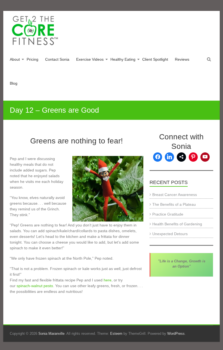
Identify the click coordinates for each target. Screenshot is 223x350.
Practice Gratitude (167, 214)
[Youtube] (205, 157)
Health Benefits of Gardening (177, 224)
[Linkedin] (169, 157)
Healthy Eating (122, 59)
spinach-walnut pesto (34, 286)
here (108, 280)
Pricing (32, 59)
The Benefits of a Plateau (174, 204)
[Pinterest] (193, 157)
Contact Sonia (57, 59)
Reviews (182, 59)
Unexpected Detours (170, 234)
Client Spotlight (155, 59)
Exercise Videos (90, 59)
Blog (13, 83)
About (15, 59)
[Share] (181, 157)
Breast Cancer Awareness (174, 194)
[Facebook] (158, 157)
